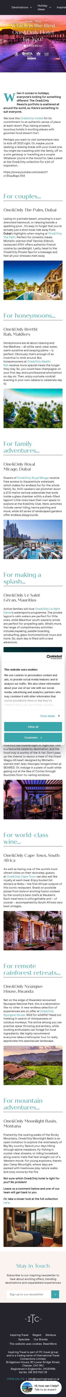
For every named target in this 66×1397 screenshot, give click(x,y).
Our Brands (41, 1339)
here (7, 1202)
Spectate (24, 1339)
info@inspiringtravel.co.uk (43, 1379)
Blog (38, 21)
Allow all (33, 726)
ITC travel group (48, 1352)
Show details (47, 715)
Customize (31, 737)
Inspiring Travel (19, 1335)
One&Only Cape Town (21, 876)
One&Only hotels (31, 118)
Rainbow (51, 1335)
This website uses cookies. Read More (33, 1344)
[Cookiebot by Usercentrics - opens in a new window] (47, 657)
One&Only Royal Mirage (33, 478)
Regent (37, 1335)
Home (29, 21)
